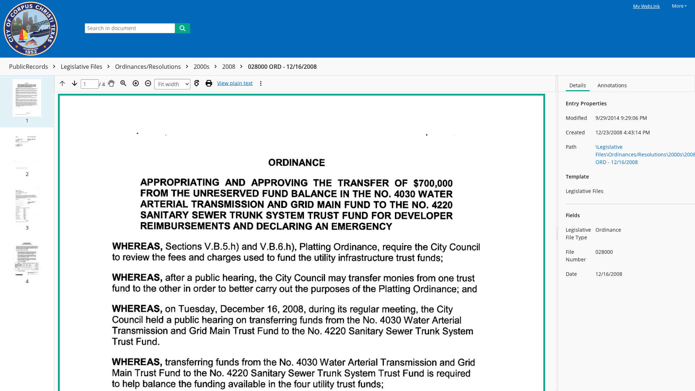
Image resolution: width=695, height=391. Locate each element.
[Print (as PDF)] (209, 83)
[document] (626, 233)
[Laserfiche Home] (38, 29)
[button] (27, 101)
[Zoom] (123, 83)
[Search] (182, 28)
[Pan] (111, 83)
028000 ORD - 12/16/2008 (282, 67)
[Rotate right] (196, 83)
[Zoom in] (136, 83)
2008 (229, 67)
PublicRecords (29, 67)
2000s (202, 67)
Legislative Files (82, 67)
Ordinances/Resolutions (148, 67)
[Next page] (74, 83)
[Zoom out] (148, 83)
